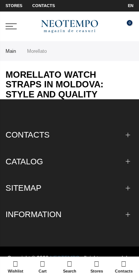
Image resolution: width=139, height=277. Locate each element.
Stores (14, 5)
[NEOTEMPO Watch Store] (69, 26)
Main (11, 51)
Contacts (43, 5)
